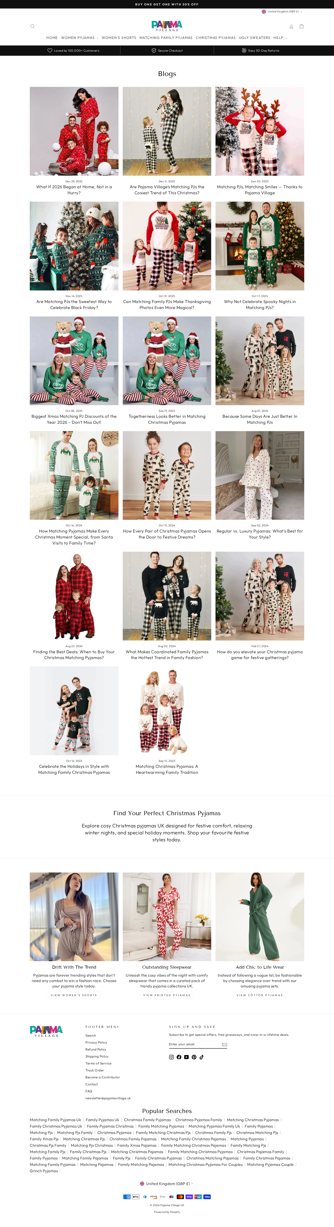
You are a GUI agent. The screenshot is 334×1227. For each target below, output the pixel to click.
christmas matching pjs (257, 1132)
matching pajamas (96, 1164)
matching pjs (41, 1132)
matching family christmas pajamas (193, 1138)
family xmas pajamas (137, 1145)
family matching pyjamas (161, 1126)
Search (90, 1035)
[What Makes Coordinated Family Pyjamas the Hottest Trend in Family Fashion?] (167, 596)
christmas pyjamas (114, 1132)
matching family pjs (47, 1151)
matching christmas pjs (84, 1138)
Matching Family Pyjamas (166, 37)
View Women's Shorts (74, 995)
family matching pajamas (141, 1164)
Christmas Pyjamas (216, 37)
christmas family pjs (213, 1132)
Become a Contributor (102, 1077)
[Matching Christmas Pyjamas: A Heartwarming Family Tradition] (167, 710)
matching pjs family (75, 1132)
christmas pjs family (48, 1145)
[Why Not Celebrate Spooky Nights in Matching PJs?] (260, 246)
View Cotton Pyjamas (260, 995)
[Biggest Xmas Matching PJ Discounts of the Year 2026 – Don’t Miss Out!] (74, 360)
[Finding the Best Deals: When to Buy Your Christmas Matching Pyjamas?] (74, 596)
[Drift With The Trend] (74, 917)
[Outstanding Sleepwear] (167, 917)
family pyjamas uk (102, 1119)
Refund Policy (96, 1049)
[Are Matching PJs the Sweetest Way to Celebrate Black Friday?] (74, 246)
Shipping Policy (97, 1056)
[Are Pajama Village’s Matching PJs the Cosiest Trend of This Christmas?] (167, 131)
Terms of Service (98, 1063)
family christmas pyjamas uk (56, 1126)
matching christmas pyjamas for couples (206, 1164)
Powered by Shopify (167, 1212)
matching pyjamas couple (270, 1164)
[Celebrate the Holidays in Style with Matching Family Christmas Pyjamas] (74, 710)
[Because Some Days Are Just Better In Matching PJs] (260, 360)
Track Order (94, 1070)
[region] (167, 50)
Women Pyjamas (78, 37)
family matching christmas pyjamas (200, 1151)
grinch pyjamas (44, 1170)
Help (279, 37)
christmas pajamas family (260, 1151)
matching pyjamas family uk (214, 1126)
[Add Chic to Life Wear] (260, 917)
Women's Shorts (119, 37)
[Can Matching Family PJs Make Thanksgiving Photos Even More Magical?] (167, 246)
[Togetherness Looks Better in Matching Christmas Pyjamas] (167, 360)
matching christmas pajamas (137, 1151)
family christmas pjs (88, 1151)
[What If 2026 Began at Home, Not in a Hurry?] (74, 131)
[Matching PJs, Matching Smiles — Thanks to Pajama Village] (260, 131)
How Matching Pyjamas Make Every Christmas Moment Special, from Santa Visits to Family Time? (74, 537)
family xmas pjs (44, 1138)
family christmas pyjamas (158, 1158)
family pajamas (259, 1126)
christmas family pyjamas (147, 1119)
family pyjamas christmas (110, 1126)
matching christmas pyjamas (253, 1119)
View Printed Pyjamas (167, 995)
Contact (91, 1084)
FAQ (88, 1091)
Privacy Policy (96, 1042)
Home (52, 37)
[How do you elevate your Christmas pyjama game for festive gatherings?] (260, 596)
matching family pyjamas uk (55, 1119)
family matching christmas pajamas (193, 1145)
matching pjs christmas (92, 1145)
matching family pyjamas (53, 1164)
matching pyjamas (247, 1138)
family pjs (121, 1158)
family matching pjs (248, 1145)
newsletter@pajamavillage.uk (108, 1098)
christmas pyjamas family (199, 1119)
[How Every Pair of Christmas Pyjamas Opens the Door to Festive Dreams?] (167, 475)
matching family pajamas (85, 1158)
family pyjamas (44, 1158)
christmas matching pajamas (213, 1158)
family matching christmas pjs (163, 1132)
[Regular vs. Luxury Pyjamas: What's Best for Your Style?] (260, 475)
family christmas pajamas (266, 1158)
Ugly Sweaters (254, 37)
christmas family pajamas (133, 1138)
